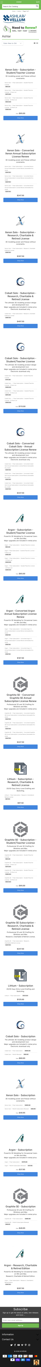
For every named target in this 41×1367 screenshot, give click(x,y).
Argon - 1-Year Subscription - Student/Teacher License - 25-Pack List (20, 567)
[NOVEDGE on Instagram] (29, 1345)
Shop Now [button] (20, 118)
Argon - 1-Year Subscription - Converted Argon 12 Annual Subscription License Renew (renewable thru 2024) (19, 631)
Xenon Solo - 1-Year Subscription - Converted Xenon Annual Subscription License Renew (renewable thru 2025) (19, 178)
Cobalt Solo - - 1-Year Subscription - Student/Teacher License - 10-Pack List (19, 392)
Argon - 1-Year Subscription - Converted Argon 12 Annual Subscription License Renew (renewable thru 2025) (19, 640)
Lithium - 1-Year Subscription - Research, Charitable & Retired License (19, 796)
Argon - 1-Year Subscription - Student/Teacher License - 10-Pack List (20, 559)
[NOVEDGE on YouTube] (18, 1345)
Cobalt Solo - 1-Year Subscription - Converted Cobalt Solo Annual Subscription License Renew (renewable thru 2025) (19, 475)
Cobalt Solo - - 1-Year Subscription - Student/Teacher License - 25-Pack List (19, 399)
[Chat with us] (36, 1362)
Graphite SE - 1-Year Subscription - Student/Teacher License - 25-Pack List (19, 879)
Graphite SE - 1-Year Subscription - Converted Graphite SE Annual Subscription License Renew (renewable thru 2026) (20, 734)
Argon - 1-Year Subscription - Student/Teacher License (20, 545)
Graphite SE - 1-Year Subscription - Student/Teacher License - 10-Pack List (19, 871)
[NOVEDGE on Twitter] (11, 1345)
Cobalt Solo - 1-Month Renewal (13, 1054)
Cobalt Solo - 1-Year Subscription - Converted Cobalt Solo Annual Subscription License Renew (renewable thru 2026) (19, 485)
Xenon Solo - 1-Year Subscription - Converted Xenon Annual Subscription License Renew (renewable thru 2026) (19, 187)
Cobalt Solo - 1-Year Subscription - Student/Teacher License (19, 376)
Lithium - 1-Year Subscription (12, 995)
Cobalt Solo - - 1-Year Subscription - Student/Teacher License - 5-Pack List (19, 384)
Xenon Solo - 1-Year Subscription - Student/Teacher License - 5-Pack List (19, 91)
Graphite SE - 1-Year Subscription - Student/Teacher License (19, 856)
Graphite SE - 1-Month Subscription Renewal (17, 1222)
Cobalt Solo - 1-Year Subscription (14, 1050)
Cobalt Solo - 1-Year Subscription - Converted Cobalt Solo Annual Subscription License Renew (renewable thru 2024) (19, 466)
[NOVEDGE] (19, 2)
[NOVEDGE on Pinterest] (25, 1345)
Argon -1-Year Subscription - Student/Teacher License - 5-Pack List (20, 551)
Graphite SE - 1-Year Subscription (14, 1218)
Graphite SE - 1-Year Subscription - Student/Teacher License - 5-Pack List (19, 863)
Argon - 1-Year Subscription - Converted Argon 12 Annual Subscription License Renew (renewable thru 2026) (19, 650)
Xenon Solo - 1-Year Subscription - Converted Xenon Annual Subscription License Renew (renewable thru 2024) (19, 168)
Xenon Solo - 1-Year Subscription (14, 1105)
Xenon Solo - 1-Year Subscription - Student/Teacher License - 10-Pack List (19, 99)
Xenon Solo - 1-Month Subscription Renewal (17, 1109)
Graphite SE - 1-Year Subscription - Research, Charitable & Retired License (17, 942)
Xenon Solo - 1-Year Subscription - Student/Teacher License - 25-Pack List (19, 106)
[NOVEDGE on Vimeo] (22, 1345)
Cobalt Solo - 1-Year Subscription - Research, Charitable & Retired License (20, 314)
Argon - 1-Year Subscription (12, 1162)
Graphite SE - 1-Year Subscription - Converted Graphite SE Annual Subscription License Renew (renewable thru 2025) (20, 724)
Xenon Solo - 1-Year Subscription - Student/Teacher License (19, 83)
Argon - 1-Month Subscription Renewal (15, 1165)
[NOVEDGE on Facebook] (15, 1345)
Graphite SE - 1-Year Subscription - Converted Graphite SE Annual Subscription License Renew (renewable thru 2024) (20, 715)
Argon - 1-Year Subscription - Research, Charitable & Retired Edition (19, 1281)
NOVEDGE (23, 1351)
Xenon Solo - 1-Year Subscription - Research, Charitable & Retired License (20, 249)
